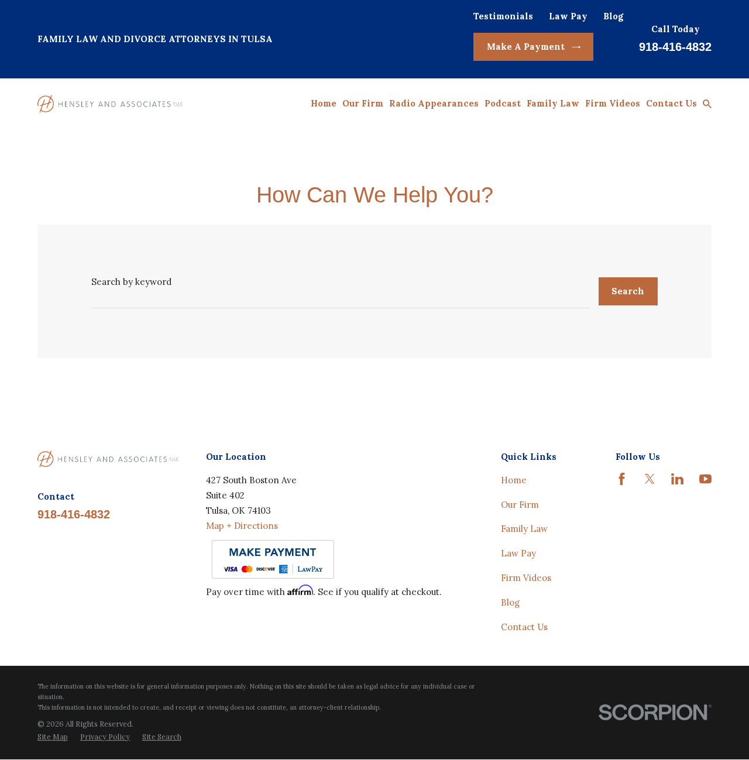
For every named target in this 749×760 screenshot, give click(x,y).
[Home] (110, 103)
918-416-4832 (675, 46)
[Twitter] (650, 479)
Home (514, 480)
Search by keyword (131, 281)
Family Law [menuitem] (553, 103)
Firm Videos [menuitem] (612, 103)
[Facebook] (622, 479)
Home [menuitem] (323, 103)
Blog (613, 16)
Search (627, 291)
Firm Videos (526, 577)
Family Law (524, 528)
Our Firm (520, 504)
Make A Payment (526, 46)
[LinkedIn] (677, 479)
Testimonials (503, 16)
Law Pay (568, 16)
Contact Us (524, 626)
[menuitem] (52, 737)
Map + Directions (242, 525)
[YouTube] (705, 479)
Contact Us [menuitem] (671, 103)
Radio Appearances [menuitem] (434, 103)
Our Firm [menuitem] (362, 103)
